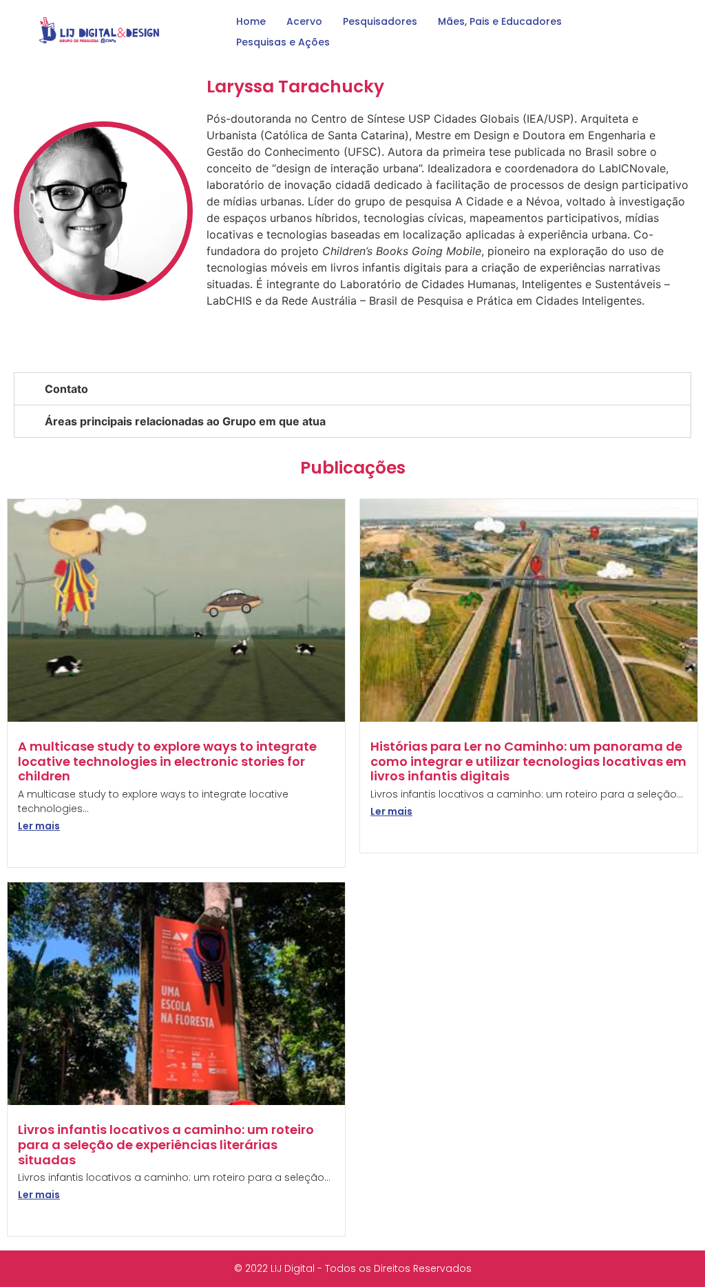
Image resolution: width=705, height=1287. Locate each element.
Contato (66, 389)
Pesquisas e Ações (283, 42)
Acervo (304, 21)
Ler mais (39, 826)
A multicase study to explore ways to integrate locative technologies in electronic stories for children (167, 761)
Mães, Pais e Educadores (500, 21)
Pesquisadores (380, 21)
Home (251, 21)
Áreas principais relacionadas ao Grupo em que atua (185, 421)
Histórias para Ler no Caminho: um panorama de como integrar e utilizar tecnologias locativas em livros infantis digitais (528, 761)
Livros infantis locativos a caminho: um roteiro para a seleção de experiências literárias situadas (166, 1144)
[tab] (352, 389)
